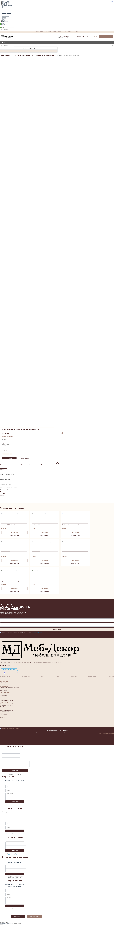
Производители (92, 676)
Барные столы (3, 682)
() (31, 51)
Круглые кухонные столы (5, 696)
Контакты (4, 20)
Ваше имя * (2, 617)
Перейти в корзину (18, 916)
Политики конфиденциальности (37, 632)
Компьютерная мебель (7, 5)
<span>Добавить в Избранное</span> (27, 513)
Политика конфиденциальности (106, 733)
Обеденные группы (5, 699)
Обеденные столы (6, 2)
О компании (5, 21)
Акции (3, 19)
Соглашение (111, 734)
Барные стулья (3, 684)
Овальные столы (3, 716)
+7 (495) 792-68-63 (64, 36)
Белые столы (3, 717)
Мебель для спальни (6, 13)
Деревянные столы (4, 713)
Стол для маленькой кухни (5, 711)
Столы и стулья (5, 8)
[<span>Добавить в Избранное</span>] (14, 518)
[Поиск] (112, 45)
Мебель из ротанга (4, 690)
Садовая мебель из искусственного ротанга (9, 687)
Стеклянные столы (4, 714)
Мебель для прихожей (7, 9)
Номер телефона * (4, 622)
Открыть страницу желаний (6, 923)
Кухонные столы (3, 694)
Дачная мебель (5, 4)
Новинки (4, 18)
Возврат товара (5, 16)
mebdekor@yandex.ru (82, 36)
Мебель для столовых (7, 7)
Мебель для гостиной (7, 12)
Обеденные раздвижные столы (6, 710)
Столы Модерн (3, 706)
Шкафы (4, 11)
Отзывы (4, 17)
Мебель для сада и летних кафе (7, 689)
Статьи (58, 676)
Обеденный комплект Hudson (6, 700)
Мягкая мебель (5, 1)
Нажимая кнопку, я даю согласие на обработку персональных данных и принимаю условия (22, 632)
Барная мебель (5, 3)
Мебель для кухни (6, 6)
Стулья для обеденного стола (6, 705)
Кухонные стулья (3, 695)
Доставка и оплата (6, 15)
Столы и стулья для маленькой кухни (8, 703)
